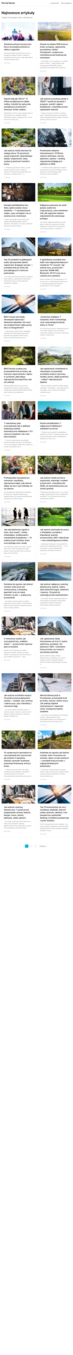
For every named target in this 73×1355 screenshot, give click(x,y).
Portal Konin (8, 3)
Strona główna (66, 3)
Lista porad (54, 3)
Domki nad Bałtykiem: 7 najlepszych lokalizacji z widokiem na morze (51, 426)
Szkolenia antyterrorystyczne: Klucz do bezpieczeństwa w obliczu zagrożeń (18, 47)
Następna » (43, 846)
